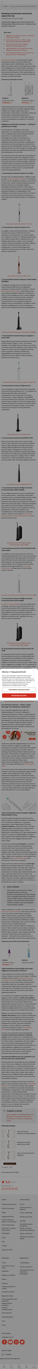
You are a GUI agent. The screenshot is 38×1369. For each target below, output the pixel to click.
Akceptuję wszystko (19, 695)
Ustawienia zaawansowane (19, 690)
